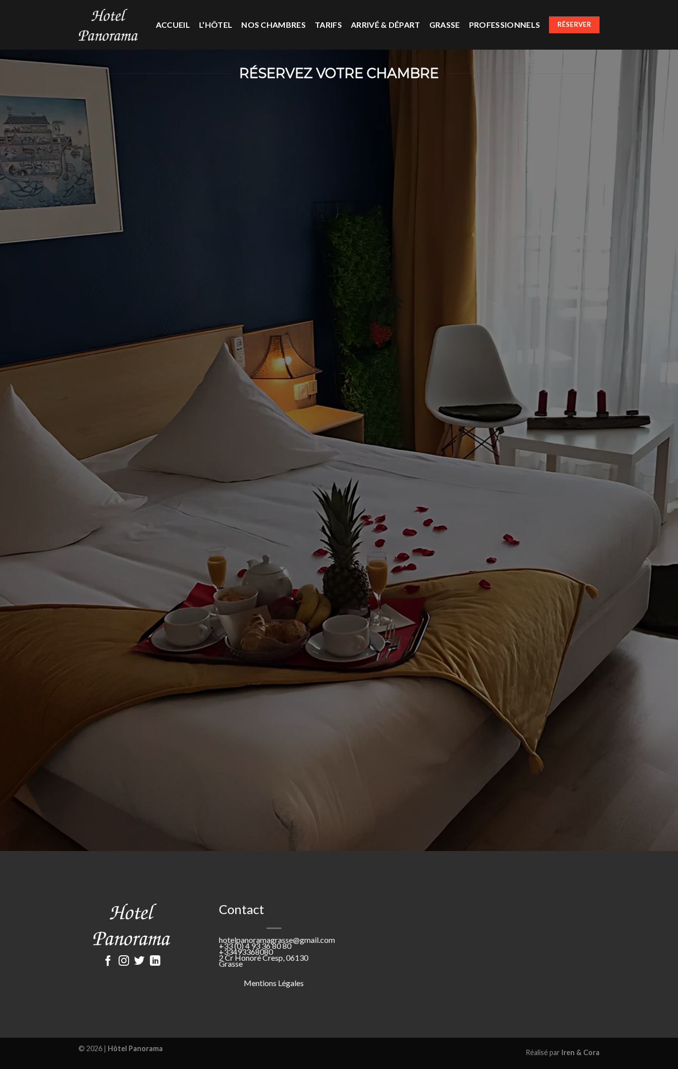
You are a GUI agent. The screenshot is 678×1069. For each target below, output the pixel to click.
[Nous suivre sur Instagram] (124, 961)
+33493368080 (246, 951)
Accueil (173, 24)
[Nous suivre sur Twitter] (139, 961)
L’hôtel (215, 24)
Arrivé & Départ (385, 24)
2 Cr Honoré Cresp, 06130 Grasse (263, 960)
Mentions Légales (274, 983)
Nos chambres (273, 24)
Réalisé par (563, 1052)
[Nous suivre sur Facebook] (108, 961)
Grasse (444, 24)
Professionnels (504, 24)
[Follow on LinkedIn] (155, 961)
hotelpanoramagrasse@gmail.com (277, 939)
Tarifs (328, 24)
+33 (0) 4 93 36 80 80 (255, 945)
